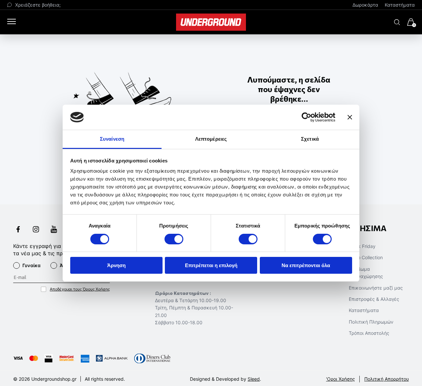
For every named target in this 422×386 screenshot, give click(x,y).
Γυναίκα (31, 265)
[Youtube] (54, 230)
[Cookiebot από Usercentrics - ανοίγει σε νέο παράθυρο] (306, 117)
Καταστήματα (400, 5)
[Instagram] (36, 230)
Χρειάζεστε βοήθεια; (38, 5)
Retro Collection (366, 257)
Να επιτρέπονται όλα (306, 265)
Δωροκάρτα (365, 5)
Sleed (254, 379)
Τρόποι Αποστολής (369, 333)
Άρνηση (116, 265)
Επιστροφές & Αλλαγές (374, 299)
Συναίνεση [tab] (112, 139)
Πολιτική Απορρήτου (386, 379)
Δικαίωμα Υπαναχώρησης (366, 272)
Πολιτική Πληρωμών (371, 322)
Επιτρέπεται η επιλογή (211, 265)
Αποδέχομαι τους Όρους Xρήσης (80, 289)
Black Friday (362, 246)
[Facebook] (18, 230)
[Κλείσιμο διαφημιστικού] (349, 117)
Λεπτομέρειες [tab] (211, 139)
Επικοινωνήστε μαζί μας (376, 288)
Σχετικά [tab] (310, 139)
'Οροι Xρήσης (340, 379)
